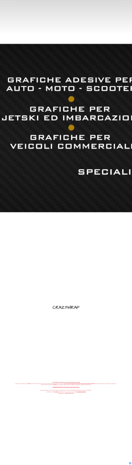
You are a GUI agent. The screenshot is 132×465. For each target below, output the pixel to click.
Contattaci (14, 1)
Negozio (2, 1)
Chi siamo (6, 1)
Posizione (10, 1)
